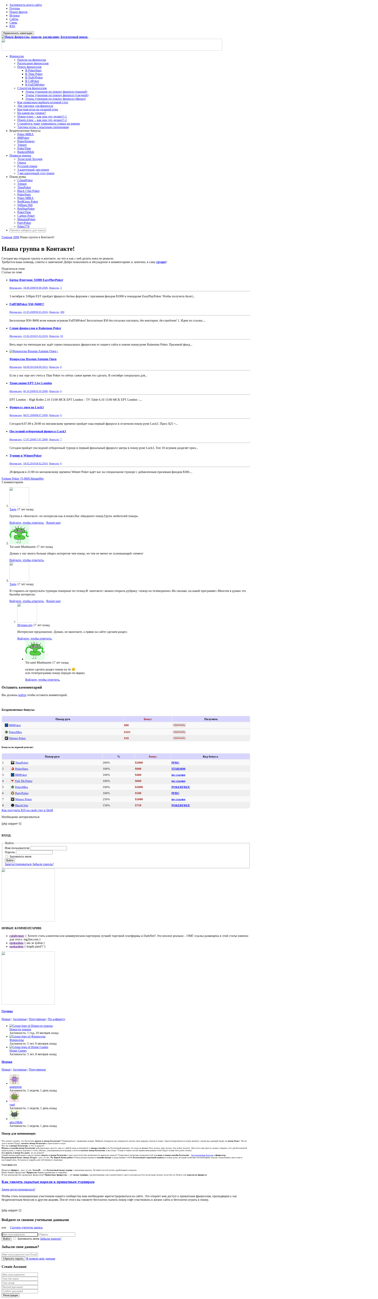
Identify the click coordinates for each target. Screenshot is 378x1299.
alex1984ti (15, 1122)
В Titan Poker (34, 74)
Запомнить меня (20, 856)
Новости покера (20, 1029)
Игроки (14, 15)
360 (62, 312)
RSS (12, 26)
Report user (53, 522)
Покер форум (18, 12)
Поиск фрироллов (29, 67)
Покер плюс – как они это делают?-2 (42, 120)
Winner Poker (17, 738)
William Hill (24, 205)
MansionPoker (26, 219)
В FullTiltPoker (34, 84)
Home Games (18, 1050)
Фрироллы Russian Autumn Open (33, 359)
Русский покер (27, 166)
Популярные (37, 1019)
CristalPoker (25, 180)
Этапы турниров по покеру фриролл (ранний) (56, 91)
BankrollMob (25, 152)
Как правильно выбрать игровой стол (42, 102)
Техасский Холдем (29, 159)
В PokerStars (33, 70)
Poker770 (23, 226)
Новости (54, 287)
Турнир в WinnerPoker (25, 455)
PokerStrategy (26, 141)
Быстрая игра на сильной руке (37, 109)
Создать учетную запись (26, 1227)
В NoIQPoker (34, 77)
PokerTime (24, 148)
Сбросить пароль (13, 1258)
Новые (6, 1019)
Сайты (13, 19)
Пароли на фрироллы (31, 59)
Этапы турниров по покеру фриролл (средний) (56, 95)
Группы (14, 8)
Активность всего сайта (25, 4)
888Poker (23, 137)
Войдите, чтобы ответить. (26, 522)
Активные (20, 1019)
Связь (13, 22)
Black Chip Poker (28, 191)
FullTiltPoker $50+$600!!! (26, 304)
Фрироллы (16, 56)
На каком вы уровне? (31, 113)
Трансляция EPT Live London (30, 383)
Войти (9, 860)
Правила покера (20, 155)
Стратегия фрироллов (32, 88)
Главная (7, 237)
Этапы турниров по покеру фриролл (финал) (55, 98)
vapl (12, 1104)
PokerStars (24, 194)
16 (61, 336)
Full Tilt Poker (23, 781)
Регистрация (10, 1295)
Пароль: (10, 852)
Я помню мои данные (40, 1258)
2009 (16, 237)
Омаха (21, 162)
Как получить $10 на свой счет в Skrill (27, 810)
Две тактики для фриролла (35, 106)
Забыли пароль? (43, 864)
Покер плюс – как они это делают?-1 (42, 116)
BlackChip (21, 805)
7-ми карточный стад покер (35, 173)
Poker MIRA (25, 134)
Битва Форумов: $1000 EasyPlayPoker (36, 280)
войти (22, 695)
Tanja (12, 509)
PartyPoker (24, 222)
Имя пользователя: (18, 848)
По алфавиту (56, 1019)
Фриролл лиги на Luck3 (26, 407)
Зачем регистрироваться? (18, 1189)
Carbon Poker (26, 215)
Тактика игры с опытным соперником (43, 127)
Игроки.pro (24, 625)
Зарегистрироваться (18, 864)
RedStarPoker (26, 208)
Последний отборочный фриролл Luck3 (37, 431)
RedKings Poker (27, 201)
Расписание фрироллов (33, 63)
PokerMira (15, 732)
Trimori (22, 144)
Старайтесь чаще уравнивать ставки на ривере (48, 123)
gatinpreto (15, 1087)
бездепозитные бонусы (202, 1155)
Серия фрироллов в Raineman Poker (35, 328)
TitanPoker (24, 187)
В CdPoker (32, 81)
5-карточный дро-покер (33, 169)
